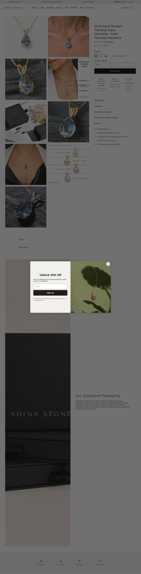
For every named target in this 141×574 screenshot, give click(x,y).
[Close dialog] (108, 264)
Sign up (50, 293)
